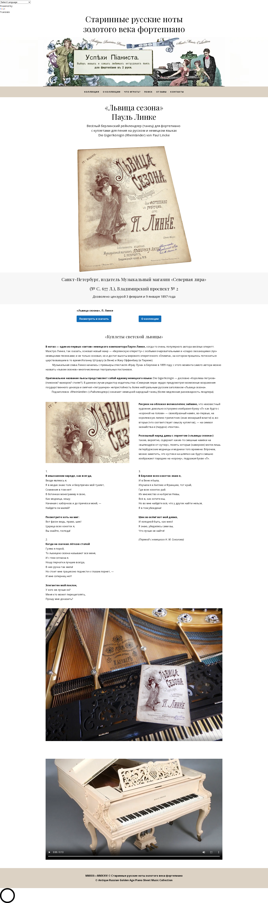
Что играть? (132, 91)
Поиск (148, 91)
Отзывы (161, 91)
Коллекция (91, 91)
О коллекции (111, 91)
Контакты (177, 91)
